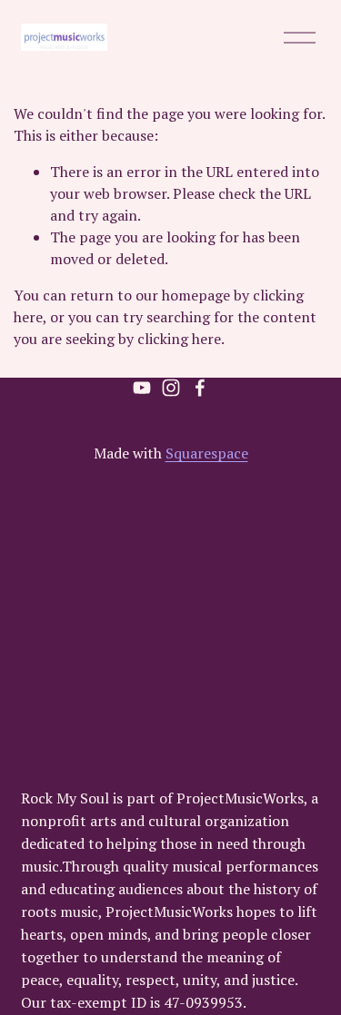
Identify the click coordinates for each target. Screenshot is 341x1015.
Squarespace (206, 453)
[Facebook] (200, 388)
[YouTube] (142, 388)
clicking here (179, 339)
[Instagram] (171, 388)
